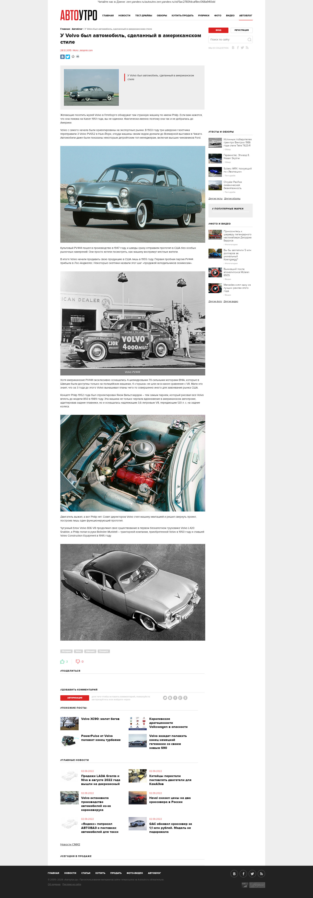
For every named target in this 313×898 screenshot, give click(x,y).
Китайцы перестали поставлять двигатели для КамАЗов (170, 780)
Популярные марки (229, 208)
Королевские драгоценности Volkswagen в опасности (168, 723)
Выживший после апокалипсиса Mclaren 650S (236, 272)
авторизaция (74, 698)
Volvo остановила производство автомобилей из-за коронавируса (96, 804)
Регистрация (242, 30)
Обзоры (162, 15)
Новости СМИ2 (70, 844)
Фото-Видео (135, 873)
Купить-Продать (182, 15)
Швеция (90, 651)
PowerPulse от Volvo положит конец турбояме (101, 738)
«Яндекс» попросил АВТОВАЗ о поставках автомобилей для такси (99, 828)
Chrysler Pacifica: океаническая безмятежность (233, 185)
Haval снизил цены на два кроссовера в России (170, 800)
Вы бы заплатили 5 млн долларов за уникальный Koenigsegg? (237, 255)
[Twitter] (68, 57)
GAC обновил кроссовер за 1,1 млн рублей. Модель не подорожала (170, 828)
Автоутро (55, 872)
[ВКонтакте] (62, 57)
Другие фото (215, 301)
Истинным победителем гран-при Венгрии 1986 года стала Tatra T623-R (238, 142)
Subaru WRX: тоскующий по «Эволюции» (238, 170)
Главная (108, 15)
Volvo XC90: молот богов (100, 719)
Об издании (54, 884)
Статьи (85, 873)
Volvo (78, 651)
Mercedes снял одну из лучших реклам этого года (237, 288)
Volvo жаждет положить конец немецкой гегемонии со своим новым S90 (168, 742)
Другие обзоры (232, 198)
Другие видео (231, 301)
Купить (100, 873)
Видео (230, 15)
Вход (218, 30)
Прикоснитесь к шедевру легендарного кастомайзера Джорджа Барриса (237, 236)
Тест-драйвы (143, 15)
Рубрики (203, 15)
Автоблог (245, 15)
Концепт (103, 651)
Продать (116, 873)
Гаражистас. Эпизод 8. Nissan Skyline (237, 157)
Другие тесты (215, 198)
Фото (217, 15)
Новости (124, 15)
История (66, 651)
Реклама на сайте (71, 884)
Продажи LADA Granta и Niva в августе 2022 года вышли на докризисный (100, 780)
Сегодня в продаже (77, 856)
